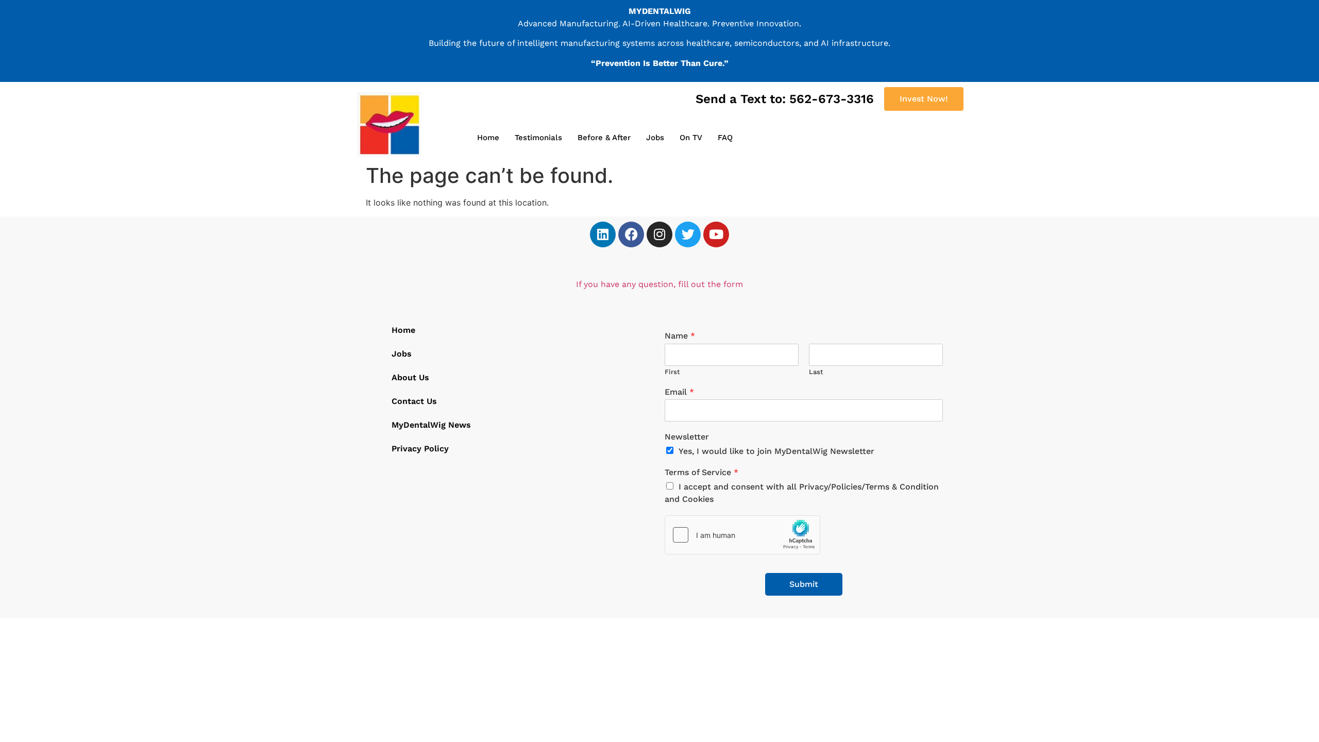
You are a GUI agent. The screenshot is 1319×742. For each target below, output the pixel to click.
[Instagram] (659, 234)
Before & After (604, 137)
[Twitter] (688, 234)
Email (679, 392)
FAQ (725, 137)
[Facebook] (631, 234)
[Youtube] (716, 234)
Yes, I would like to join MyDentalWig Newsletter (776, 451)
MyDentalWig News (431, 425)
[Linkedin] (603, 234)
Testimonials (538, 137)
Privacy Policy (420, 448)
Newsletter (687, 437)
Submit (803, 584)
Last (816, 372)
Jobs (655, 137)
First (672, 372)
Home (488, 137)
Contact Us (414, 401)
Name (680, 336)
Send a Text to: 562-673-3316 (785, 99)
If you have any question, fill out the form (659, 284)
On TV (691, 137)
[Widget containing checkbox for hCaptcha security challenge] (742, 534)
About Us (410, 377)
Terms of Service (701, 472)
